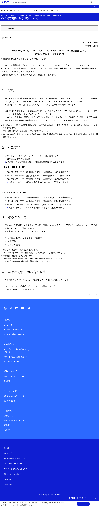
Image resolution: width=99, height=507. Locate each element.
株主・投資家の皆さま (12, 420)
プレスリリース (9, 325)
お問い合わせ (8, 484)
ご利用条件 (7, 479)
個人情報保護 (21, 505)
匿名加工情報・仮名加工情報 (13, 463)
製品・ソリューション (12, 376)
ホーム (3, 10)
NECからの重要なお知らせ (14, 334)
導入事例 (7, 381)
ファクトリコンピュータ (24, 10)
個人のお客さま (9, 361)
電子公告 (6, 448)
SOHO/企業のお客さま (12, 396)
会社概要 (7, 416)
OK (82, 504)
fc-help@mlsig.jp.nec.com (24, 289)
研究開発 (7, 425)
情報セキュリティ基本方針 (12, 474)
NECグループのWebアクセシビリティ (16, 469)
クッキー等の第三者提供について (14, 458)
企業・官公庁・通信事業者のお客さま (15, 350)
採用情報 (7, 430)
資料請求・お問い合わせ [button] (78, 498)
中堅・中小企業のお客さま (14, 357)
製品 (11, 10)
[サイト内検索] (92, 2)
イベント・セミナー (11, 330)
